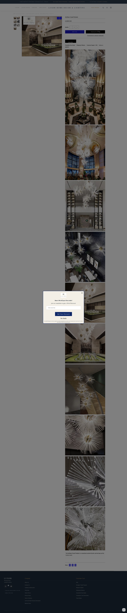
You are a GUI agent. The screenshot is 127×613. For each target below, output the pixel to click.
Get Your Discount (63, 314)
